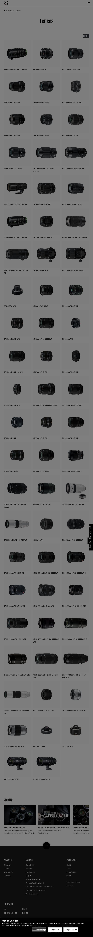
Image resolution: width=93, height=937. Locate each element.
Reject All (55, 930)
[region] (46, 927)
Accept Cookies (71, 930)
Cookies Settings (39, 930)
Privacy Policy (27, 925)
